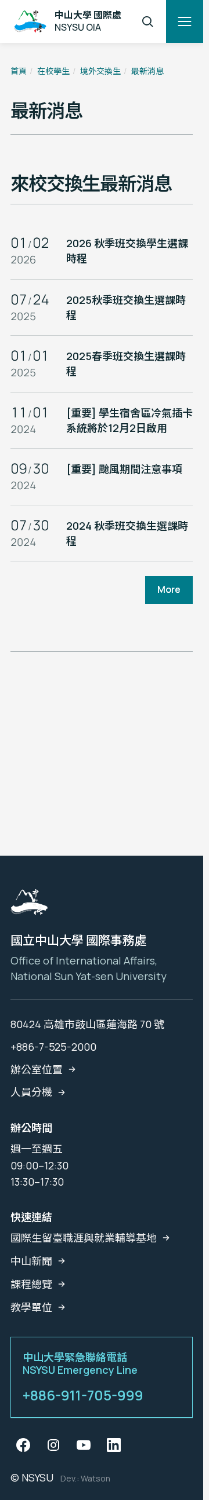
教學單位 (31, 1307)
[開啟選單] (184, 21)
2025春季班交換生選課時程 (126, 363)
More (169, 589)
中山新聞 (31, 1261)
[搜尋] (147, 21)
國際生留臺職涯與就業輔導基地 (83, 1238)
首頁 (18, 70)
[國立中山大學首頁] (29, 905)
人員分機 (31, 1092)
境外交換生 (100, 70)
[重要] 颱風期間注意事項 (124, 469)
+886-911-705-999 (83, 1395)
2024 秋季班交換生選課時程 (127, 533)
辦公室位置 (36, 1069)
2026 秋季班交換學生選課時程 (127, 250)
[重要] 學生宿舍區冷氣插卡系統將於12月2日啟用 (129, 420)
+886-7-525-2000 (53, 1047)
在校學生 (53, 70)
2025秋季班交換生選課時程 (126, 307)
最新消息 (147, 70)
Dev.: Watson (85, 1478)
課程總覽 (31, 1284)
